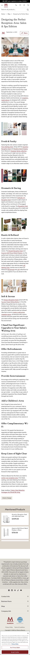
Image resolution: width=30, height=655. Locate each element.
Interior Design (6, 498)
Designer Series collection (18, 151)
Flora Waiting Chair (7, 147)
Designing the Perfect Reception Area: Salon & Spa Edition (13, 23)
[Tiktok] (18, 590)
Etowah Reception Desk (15, 251)
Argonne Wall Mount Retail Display (11, 253)
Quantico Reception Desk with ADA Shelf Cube (19, 515)
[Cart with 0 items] (28, 5)
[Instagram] (12, 590)
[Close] (28, 633)
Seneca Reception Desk (11, 300)
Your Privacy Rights (15, 647)
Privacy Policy (9, 627)
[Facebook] (9, 590)
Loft (18, 269)
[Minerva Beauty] (6, 5)
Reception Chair (23, 206)
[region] (15, 643)
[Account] (24, 5)
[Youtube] (21, 590)
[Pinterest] (15, 590)
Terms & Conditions (19, 627)
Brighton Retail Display (21, 149)
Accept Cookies (15, 652)
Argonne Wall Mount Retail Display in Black (20, 529)
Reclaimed (11, 269)
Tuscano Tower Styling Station (10, 302)
